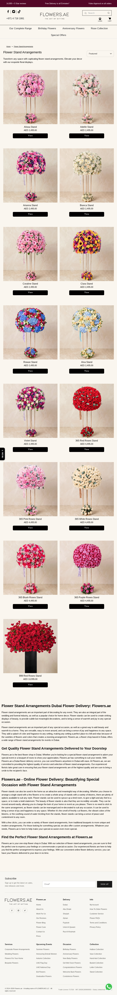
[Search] (108, 13)
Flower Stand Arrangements (23, 46)
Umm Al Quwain (69, 927)
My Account (94, 905)
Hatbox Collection (97, 949)
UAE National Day (43, 967)
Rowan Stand (30, 362)
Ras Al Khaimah (69, 932)
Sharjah (66, 914)
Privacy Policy (95, 927)
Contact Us (40, 932)
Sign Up (105, 884)
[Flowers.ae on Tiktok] (19, 13)
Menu (2, 455)
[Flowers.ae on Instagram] (13, 13)
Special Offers (58, 35)
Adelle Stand (86, 127)
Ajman (65, 918)
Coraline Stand (30, 283)
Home (8, 46)
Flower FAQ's (95, 918)
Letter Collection (96, 967)
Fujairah (66, 923)
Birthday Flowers (47, 28)
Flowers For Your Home (14, 958)
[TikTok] (25, 910)
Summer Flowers (42, 949)
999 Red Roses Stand (30, 676)
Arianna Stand (30, 205)
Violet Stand (30, 440)
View (30, 136)
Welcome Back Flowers (72, 972)
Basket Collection (96, 963)
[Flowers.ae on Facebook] (8, 13)
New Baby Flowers (70, 958)
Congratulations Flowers (72, 967)
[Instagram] (18, 910)
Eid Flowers (40, 972)
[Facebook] (11, 910)
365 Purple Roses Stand (86, 597)
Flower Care (41, 927)
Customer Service (97, 914)
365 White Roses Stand (87, 519)
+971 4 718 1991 (15, 18)
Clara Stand (87, 283)
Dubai (65, 905)
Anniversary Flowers (73, 28)
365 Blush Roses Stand (30, 597)
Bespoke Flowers (11, 963)
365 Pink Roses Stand (30, 519)
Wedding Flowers (11, 954)
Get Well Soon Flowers (72, 963)
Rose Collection (99, 28)
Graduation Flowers (44, 976)
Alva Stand (86, 362)
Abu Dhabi (67, 909)
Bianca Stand (87, 205)
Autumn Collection (43, 958)
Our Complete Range (20, 28)
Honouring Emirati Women (46, 954)
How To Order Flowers (98, 909)
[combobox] (97, 13)
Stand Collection (96, 972)
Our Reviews (41, 918)
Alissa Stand (30, 127)
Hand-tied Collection (98, 958)
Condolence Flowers (71, 976)
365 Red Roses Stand (86, 440)
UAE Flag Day (41, 963)
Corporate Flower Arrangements (17, 949)
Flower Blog (41, 923)
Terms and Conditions (98, 923)
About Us (39, 909)
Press (38, 936)
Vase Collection (96, 954)
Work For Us (41, 914)
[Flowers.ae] (54, 16)
